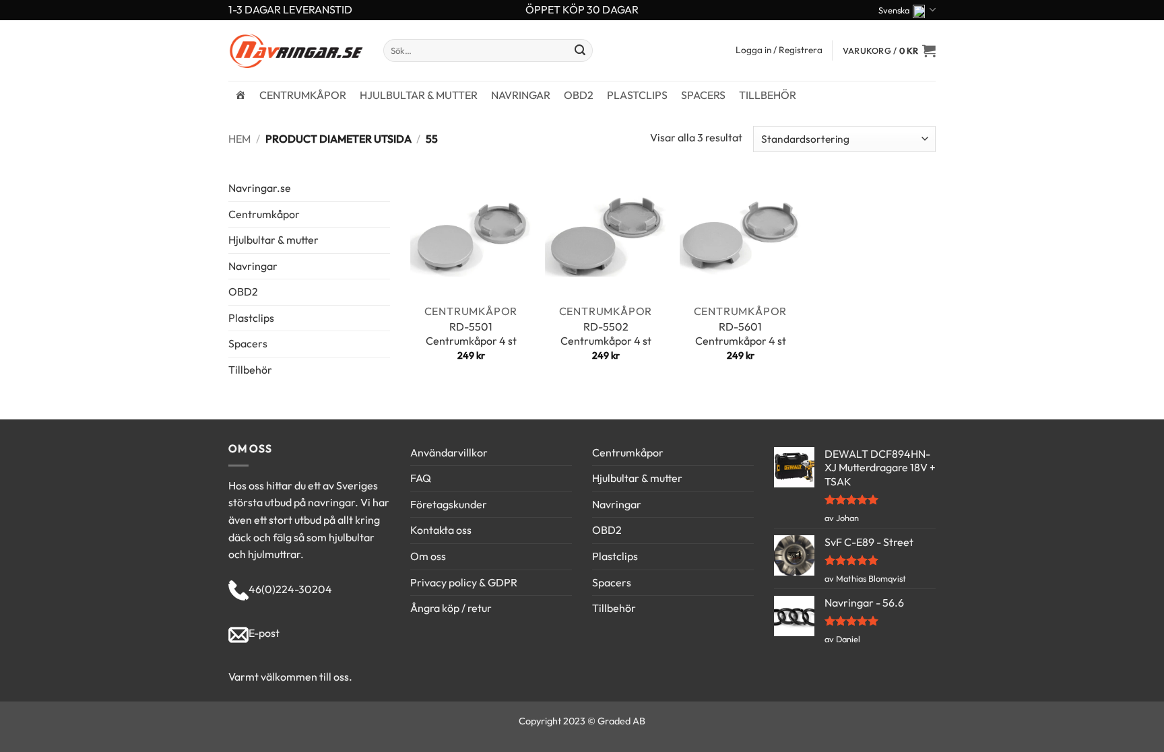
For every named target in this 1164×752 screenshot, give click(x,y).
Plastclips (637, 95)
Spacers (703, 95)
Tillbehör (767, 95)
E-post (264, 633)
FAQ (420, 478)
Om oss (428, 556)
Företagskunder (448, 504)
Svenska (893, 10)
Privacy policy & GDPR (463, 582)
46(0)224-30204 (290, 589)
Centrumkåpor (302, 95)
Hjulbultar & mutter (419, 95)
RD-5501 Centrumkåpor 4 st (471, 333)
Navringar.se (259, 188)
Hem (239, 138)
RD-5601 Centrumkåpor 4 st (740, 333)
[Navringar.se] (240, 94)
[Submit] (580, 50)
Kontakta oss (441, 530)
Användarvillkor (449, 452)
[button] (889, 50)
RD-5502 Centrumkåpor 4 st (605, 333)
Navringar (520, 95)
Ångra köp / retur (451, 608)
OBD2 (578, 95)
